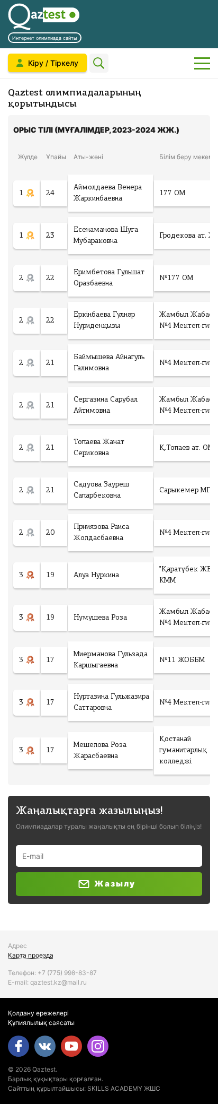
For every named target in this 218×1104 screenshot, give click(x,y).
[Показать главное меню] (202, 63)
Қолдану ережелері (38, 1013)
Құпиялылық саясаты (41, 1023)
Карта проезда (30, 955)
